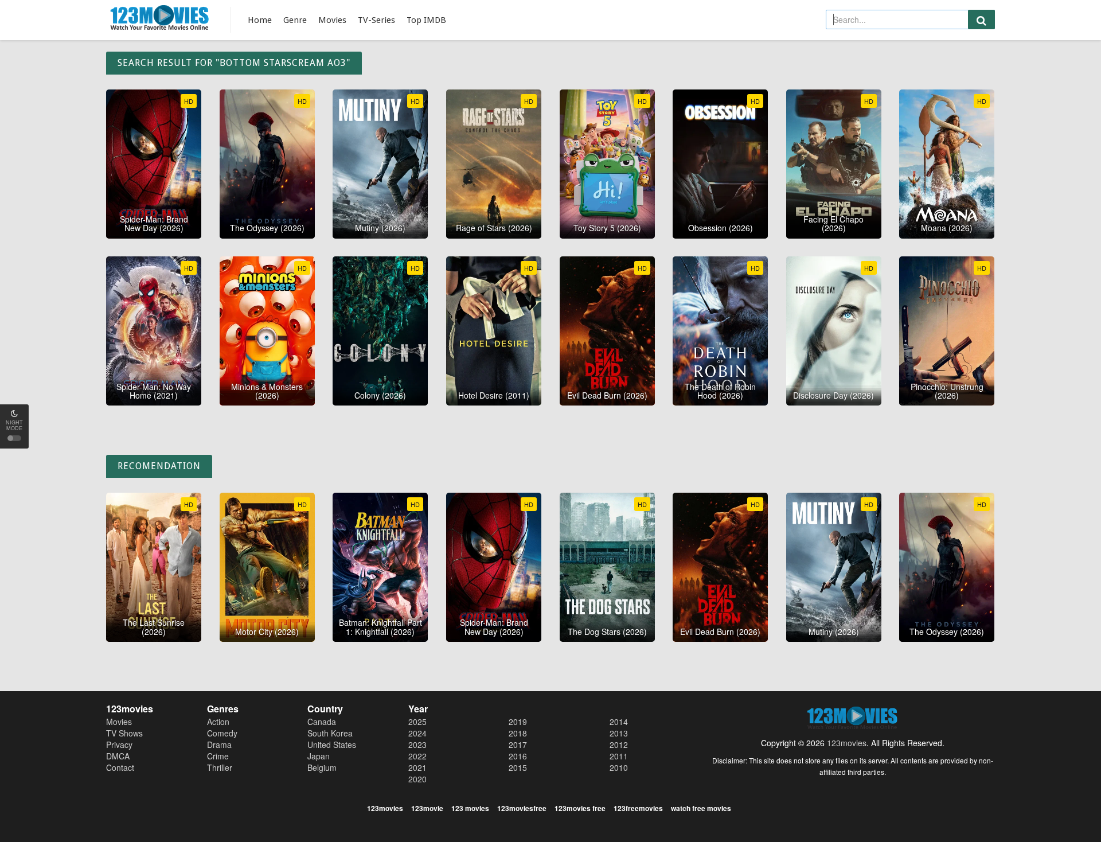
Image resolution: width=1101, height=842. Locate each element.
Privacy (119, 744)
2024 (417, 733)
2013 (619, 733)
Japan (318, 756)
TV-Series (376, 20)
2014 (619, 721)
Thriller (219, 767)
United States (331, 744)
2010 (619, 767)
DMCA (118, 756)
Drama (219, 744)
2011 (619, 756)
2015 (518, 767)
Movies (332, 20)
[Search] (981, 19)
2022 (417, 756)
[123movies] (159, 18)
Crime (218, 756)
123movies (846, 743)
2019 (518, 721)
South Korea (330, 733)
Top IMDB (426, 20)
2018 (518, 733)
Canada (321, 721)
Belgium (322, 767)
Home (260, 20)
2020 (417, 779)
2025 (417, 721)
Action (218, 721)
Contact (120, 767)
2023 (417, 744)
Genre (295, 20)
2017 (518, 744)
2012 (619, 744)
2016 (518, 756)
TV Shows (124, 733)
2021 (417, 767)
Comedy (222, 733)
